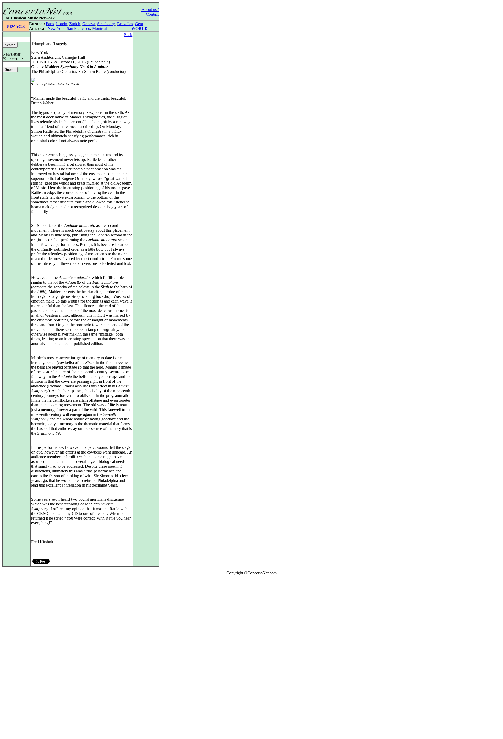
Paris (50, 23)
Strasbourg (106, 23)
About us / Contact (150, 12)
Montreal (99, 28)
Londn (61, 23)
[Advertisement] (18, 658)
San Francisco (78, 28)
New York (16, 26)
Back (128, 35)
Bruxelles (125, 23)
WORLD (139, 28)
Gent (139, 23)
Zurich (74, 23)
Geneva (88, 23)
